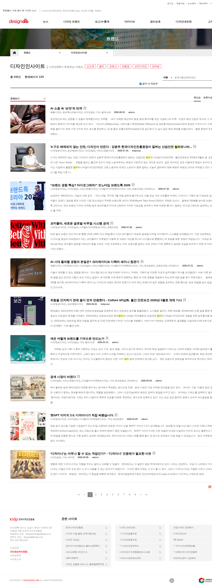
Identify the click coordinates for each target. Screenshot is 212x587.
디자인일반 (89, 112)
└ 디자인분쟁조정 (128, 540)
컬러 (101, 66)
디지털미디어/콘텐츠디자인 (112, 189)
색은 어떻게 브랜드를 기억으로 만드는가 (77, 338)
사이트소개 (15, 559)
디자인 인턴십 (72, 540)
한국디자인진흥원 (17, 3)
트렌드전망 (137, 189)
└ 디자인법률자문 (128, 533)
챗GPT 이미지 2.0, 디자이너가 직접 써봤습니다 (81, 415)
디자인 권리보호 (127, 527)
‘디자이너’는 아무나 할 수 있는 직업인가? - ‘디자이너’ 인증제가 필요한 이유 (100, 453)
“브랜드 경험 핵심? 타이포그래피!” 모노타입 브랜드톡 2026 (90, 185)
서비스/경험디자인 (105, 150)
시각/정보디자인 (58, 150)
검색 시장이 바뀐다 (63, 376)
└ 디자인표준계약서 (129, 546)
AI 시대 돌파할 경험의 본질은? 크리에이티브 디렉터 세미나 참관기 (94, 261)
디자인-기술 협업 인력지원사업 (81, 533)
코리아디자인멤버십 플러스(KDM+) (83, 546)
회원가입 (181, 3)
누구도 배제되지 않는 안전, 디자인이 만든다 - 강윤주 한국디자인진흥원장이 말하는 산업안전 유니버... (121, 146)
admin (131, 112)
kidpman (136, 150)
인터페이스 (149, 189)
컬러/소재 (106, 112)
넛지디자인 (140, 66)
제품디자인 (55, 112)
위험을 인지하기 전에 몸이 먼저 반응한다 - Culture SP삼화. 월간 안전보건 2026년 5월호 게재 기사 (116, 300)
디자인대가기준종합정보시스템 (135, 552)
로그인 (170, 3)
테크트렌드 (149, 265)
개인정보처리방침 (18, 551)
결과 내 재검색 (150, 83)
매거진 (71, 457)
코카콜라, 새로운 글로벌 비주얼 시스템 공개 (79, 223)
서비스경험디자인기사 (76, 552)
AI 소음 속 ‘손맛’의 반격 (66, 108)
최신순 (197, 97)
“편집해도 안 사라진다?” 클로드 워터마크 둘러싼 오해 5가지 (68, 11)
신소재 (90, 66)
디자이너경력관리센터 (130, 558)
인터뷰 (155, 66)
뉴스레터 (192, 3)
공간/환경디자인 (75, 150)
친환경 (125, 66)
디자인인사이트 (79, 52)
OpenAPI (203, 3)
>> (146, 494)
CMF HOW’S (72, 558)
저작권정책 (15, 555)
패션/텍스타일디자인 (72, 112)
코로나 (113, 66)
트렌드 (27, 52)
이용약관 (14, 548)
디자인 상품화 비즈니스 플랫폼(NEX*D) (85, 564)
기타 (98, 112)
